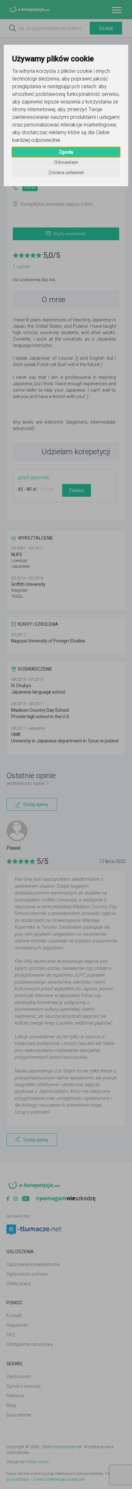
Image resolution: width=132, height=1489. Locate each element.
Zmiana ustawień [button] (66, 172)
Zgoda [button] (66, 152)
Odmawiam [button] (66, 162)
